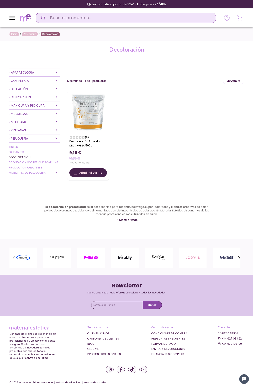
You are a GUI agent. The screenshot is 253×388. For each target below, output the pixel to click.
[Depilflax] (158, 257)
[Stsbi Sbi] (110, 369)
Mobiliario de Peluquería (27, 173)
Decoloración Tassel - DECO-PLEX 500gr (84, 143)
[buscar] (42, 18)
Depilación (19, 89)
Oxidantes (16, 152)
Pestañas (18, 130)
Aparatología (22, 72)
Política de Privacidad (68, 382)
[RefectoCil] (226, 257)
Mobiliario (19, 122)
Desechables (21, 97)
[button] (234, 81)
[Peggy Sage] (57, 257)
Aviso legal (47, 382)
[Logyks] (192, 257)
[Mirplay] (125, 257)
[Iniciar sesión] (227, 18)
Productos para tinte (25, 168)
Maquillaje (19, 114)
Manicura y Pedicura (28, 105)
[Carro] (240, 17)
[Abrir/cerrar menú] (12, 18)
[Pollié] (91, 257)
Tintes (13, 147)
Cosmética (20, 81)
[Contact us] (244, 379)
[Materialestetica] (25, 18)
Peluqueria (19, 138)
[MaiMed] (23, 257)
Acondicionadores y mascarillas (33, 162)
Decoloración (19, 157)
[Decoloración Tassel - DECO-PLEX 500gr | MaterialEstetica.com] (88, 111)
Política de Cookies (95, 382)
